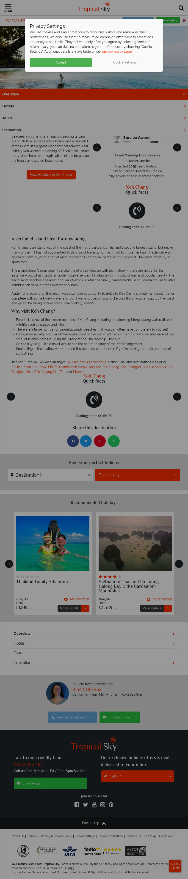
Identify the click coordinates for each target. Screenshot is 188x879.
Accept (60, 62)
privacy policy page (117, 51)
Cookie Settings (125, 62)
